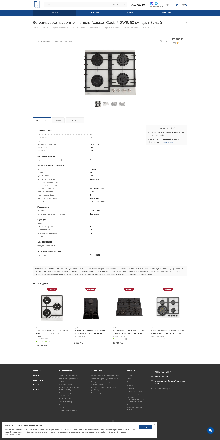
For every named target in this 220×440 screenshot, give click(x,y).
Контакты (130, 375)
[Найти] (124, 4)
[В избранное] (161, 41)
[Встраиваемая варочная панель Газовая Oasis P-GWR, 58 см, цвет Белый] (110, 73)
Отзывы (129, 382)
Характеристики (42, 120)
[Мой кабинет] (167, 5)
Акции (36, 375)
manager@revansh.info (164, 376)
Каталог (37, 371)
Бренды (36, 389)
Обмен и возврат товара (68, 410)
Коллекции (38, 380)
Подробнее (145, 433)
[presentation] (33, 320)
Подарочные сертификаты (68, 375)
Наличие (58, 120)
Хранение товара (65, 398)
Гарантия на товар (65, 402)
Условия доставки (65, 384)
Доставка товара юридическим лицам (104, 379)
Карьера (130, 385)
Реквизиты (130, 388)
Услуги (36, 385)
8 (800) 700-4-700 (138, 5)
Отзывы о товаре (75, 120)
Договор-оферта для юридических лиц (105, 375)
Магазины (130, 379)
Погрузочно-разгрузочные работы (103, 393)
